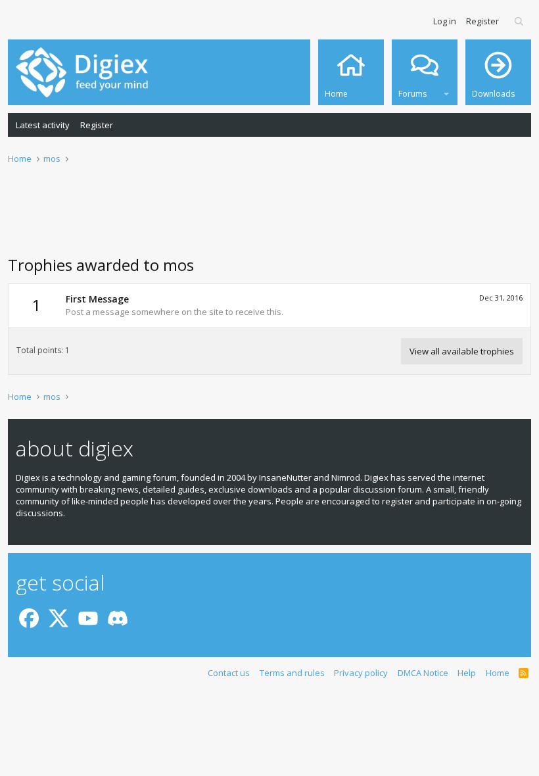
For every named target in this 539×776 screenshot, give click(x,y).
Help (466, 673)
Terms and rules (292, 673)
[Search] (519, 21)
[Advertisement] (269, 217)
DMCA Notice (423, 673)
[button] (446, 91)
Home (497, 673)
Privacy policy (361, 673)
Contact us (229, 673)
